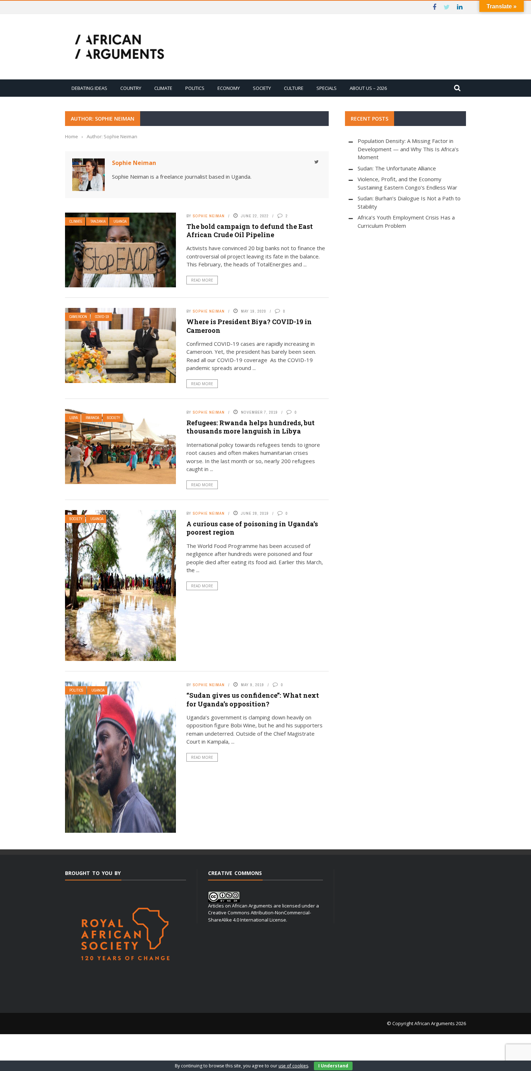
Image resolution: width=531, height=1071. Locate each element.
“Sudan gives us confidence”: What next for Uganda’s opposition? (252, 699)
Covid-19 (102, 316)
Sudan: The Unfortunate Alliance (397, 168)
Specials (326, 88)
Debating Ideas (89, 88)
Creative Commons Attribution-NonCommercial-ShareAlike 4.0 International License (259, 916)
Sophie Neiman (134, 163)
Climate (163, 88)
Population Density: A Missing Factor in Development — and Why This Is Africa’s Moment (408, 149)
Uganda (119, 221)
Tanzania (97, 221)
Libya (73, 417)
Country (130, 88)
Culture (293, 88)
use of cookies (293, 1066)
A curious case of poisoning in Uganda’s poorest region (252, 527)
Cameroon (78, 316)
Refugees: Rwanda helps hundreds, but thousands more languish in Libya (250, 426)
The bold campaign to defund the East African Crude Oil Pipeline (249, 230)
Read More (202, 280)
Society (262, 88)
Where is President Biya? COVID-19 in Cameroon (249, 325)
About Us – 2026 (368, 88)
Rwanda (92, 417)
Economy (228, 88)
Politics (194, 88)
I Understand (333, 1066)
